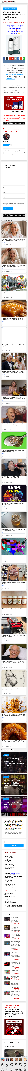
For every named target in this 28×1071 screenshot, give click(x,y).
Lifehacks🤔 (19, 825)
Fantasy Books (7, 869)
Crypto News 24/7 (8, 879)
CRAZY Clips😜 (14, 821)
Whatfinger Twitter (8, 894)
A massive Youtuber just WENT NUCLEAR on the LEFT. (15, 936)
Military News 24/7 (8, 859)
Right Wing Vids (7, 901)
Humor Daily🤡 (14, 827)
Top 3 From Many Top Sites (10, 902)
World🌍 (16, 824)
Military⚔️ (10, 822)
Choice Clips (7, 861)
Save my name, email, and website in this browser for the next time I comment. (13, 204)
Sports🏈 (12, 824)
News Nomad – (12, 873)
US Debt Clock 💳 (17, 828)
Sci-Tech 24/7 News (8, 877)
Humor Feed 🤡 (7, 827)
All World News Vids (8, 864)
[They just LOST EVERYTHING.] (7, 971)
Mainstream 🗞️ (8, 825)
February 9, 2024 (10, 78)
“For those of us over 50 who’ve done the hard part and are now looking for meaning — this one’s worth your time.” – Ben (13, 907)
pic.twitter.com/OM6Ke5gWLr (14, 74)
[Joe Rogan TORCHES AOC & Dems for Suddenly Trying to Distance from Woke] (14, 784)
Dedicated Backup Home (9, 896)
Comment (4, 170)
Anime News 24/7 (8, 881)
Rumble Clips (18, 820)
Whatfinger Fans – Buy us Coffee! (11, 904)
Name (4, 187)
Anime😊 (8, 828)
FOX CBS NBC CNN (8, 857)
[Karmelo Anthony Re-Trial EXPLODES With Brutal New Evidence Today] (7, 963)
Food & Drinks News (8, 883)
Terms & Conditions (8, 893)
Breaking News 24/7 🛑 (9, 854)
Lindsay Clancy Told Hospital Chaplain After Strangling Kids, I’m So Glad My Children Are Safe (15, 984)
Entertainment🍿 (16, 822)
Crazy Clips (6, 899)
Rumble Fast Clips (8, 856)
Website (4, 197)
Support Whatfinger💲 (9, 829)
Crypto (7, 824)
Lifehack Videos (8, 868)
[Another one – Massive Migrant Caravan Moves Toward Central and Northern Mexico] (7, 953)
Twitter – (13, 825)
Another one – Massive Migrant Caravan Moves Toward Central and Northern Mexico (15, 955)
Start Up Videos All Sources (10, 884)
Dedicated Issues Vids (9, 885)
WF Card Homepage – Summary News (12, 887)
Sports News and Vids (9, 867)
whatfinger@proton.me (11, 890)
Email (4, 192)
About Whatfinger (8, 892)
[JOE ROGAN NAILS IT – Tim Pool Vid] (7, 977)
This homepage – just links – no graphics (13, 876)
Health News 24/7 (8, 880)
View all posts (6, 144)
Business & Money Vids (9, 865)
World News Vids (8, 863)
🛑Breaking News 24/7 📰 (10, 820)
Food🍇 (12, 828)
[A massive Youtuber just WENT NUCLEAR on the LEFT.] (14, 806)
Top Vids (6, 755)
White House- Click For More (10, 8)
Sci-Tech (19, 824)
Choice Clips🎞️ (7, 821)
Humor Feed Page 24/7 (9, 874)
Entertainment (7, 860)
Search (14, 845)
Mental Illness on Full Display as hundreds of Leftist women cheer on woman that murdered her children (16, 994)
